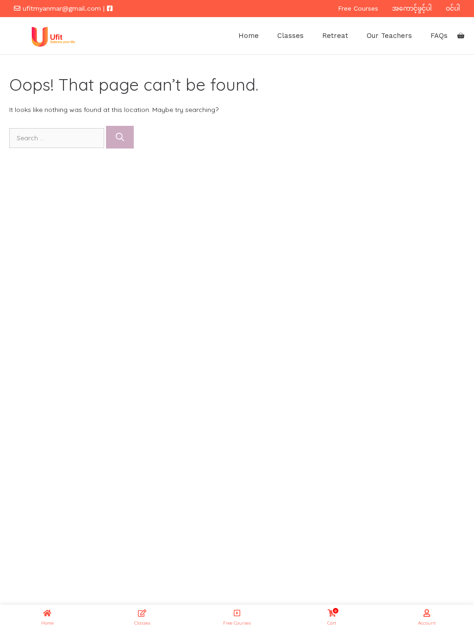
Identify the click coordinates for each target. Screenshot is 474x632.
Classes (290, 35)
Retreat (335, 35)
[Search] (120, 137)
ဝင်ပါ (453, 8)
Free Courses (358, 8)
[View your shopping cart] (461, 35)
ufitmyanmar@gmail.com (62, 8)
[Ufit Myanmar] (51, 35)
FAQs (439, 35)
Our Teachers (389, 35)
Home (248, 35)
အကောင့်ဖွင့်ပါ (412, 8)
